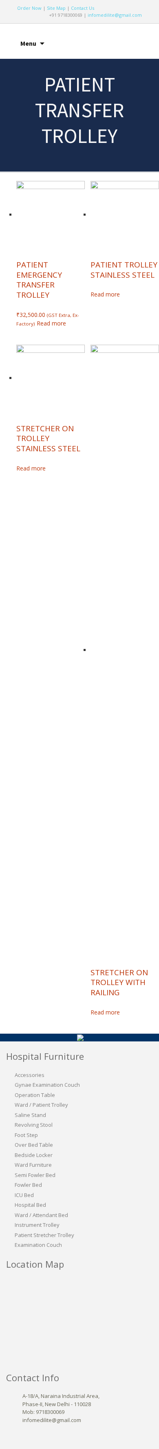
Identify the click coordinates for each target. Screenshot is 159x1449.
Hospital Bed (30, 1204)
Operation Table (35, 1095)
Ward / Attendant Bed (41, 1215)
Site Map (56, 8)
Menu (28, 43)
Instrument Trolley (37, 1224)
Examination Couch (38, 1244)
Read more (51, 323)
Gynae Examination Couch (47, 1084)
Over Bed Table (34, 1144)
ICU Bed (24, 1195)
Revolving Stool (34, 1124)
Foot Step (26, 1135)
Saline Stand (30, 1115)
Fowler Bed (28, 1184)
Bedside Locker (34, 1155)
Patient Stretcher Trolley (44, 1235)
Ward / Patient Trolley (41, 1104)
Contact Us (82, 8)
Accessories (29, 1075)
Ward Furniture (33, 1164)
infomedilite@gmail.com (115, 15)
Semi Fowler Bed (35, 1175)
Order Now (29, 8)
